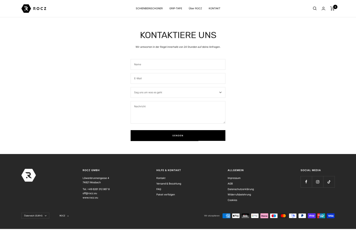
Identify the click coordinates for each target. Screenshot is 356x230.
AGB (230, 183)
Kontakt (160, 178)
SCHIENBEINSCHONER (149, 8)
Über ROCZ (195, 8)
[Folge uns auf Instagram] (317, 181)
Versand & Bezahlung (168, 183)
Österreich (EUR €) (33, 215)
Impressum (234, 178)
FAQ (158, 189)
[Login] (323, 8)
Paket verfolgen (165, 194)
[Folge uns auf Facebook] (306, 181)
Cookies (232, 200)
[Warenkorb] (332, 8)
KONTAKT (214, 8)
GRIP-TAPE (175, 8)
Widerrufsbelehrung (239, 194)
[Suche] (315, 8)
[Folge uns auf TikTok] (329, 181)
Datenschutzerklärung (241, 189)
